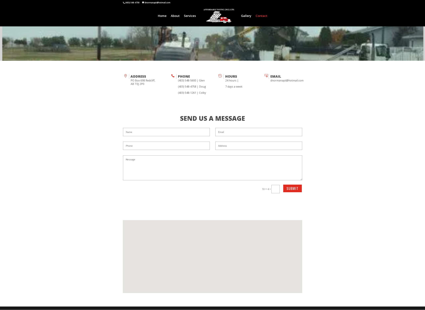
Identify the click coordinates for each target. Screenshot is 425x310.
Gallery (246, 16)
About (175, 16)
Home (162, 16)
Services (190, 16)
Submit (292, 188)
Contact (261, 16)
